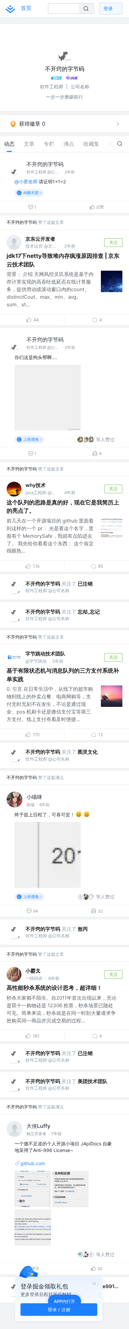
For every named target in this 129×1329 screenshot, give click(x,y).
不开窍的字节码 (45, 164)
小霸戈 (32, 971)
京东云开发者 (40, 239)
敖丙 (83, 929)
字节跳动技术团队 (45, 653)
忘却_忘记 (89, 612)
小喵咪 (34, 797)
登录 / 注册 (59, 1309)
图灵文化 (88, 752)
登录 (108, 8)
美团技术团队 (93, 1081)
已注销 (85, 584)
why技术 (35, 485)
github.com (33, 1163)
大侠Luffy (38, 1126)
